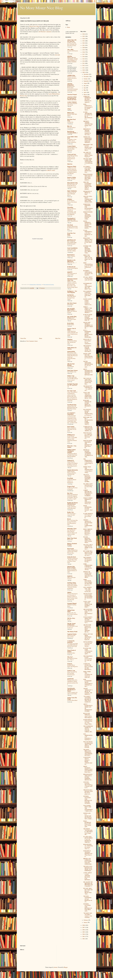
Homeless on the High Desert (71, 260)
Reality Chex (70, 512)
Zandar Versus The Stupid (72, 698)
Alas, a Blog (70, 49)
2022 (83, 43)
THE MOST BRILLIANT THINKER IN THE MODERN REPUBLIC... (87, 752)
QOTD (68, 236)
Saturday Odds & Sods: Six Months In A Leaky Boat (72, 228)
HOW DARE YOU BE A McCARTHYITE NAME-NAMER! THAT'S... (88, 420)
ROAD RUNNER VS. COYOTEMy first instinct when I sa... (88, 846)
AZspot (69, 109)
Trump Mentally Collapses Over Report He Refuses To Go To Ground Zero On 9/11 (72, 464)
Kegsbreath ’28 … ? (71, 262)
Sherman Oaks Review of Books (71, 567)
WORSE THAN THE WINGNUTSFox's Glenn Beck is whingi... (88, 469)
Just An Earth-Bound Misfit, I (71, 309)
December (86, 74)
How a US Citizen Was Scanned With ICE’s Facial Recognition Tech (72, 522)
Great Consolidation (72, 248)
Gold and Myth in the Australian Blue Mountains (72, 149)
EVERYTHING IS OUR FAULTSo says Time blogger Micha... (87, 722)
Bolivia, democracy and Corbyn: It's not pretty (71, 429)
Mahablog (69, 339)
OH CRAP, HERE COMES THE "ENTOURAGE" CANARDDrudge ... (88, 161)
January (86, 922)
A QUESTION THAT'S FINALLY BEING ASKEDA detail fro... (87, 761)
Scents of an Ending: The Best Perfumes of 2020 (72, 570)
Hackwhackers (71, 255)
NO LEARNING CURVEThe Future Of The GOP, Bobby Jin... (87, 294)
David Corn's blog (34, 26)
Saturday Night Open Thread (72, 114)
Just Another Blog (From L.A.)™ (71, 317)
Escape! (69, 619)
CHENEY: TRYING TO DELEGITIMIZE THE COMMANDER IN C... (87, 523)
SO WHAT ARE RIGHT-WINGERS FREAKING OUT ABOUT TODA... (87, 249)
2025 (83, 36)
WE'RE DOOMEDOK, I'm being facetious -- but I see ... (87, 508)
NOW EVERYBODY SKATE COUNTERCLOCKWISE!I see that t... (87, 683)
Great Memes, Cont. (71, 372)
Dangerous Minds (71, 166)
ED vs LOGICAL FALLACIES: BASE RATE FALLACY (71, 242)
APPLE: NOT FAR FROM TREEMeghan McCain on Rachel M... (88, 636)
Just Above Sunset (71, 303)
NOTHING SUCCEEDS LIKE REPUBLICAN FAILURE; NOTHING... (87, 799)
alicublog (69, 56)
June (85, 88)
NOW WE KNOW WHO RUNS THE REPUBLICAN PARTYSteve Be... (87, 444)
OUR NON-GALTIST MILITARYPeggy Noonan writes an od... (87, 784)
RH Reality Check (71, 528)
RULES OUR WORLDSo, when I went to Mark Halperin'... (88, 715)
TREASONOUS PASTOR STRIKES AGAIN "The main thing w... (87, 348)
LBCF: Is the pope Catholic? (71, 578)
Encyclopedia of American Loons (71, 218)
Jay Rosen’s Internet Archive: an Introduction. (71, 481)
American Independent (70, 84)
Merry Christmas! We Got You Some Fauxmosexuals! (72, 673)
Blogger (66, 967)
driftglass (69, 199)
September (86, 81)
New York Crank (71, 391)
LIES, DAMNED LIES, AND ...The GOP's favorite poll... (87, 589)
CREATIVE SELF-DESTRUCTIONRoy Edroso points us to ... (88, 792)
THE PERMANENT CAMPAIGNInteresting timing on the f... (88, 461)
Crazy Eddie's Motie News (72, 137)
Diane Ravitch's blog (72, 183)
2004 (83, 934)
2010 (83, 70)
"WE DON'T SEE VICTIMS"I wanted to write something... (87, 915)
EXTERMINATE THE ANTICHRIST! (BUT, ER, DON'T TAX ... (87, 286)
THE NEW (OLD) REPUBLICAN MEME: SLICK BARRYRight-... (87, 868)
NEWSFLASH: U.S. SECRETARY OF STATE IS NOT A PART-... (88, 816)
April (85, 92)
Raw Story (70, 493)
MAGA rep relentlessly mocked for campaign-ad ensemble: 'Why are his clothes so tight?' (72, 497)
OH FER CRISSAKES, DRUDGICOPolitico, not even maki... (88, 364)
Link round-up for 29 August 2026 (72, 274)
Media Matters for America (72, 348)
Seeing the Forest (71, 557)
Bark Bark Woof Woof (71, 120)
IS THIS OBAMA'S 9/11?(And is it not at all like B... (88, 515)
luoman (55, 967)
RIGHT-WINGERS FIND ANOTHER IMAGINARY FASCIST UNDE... (87, 215)
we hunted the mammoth (70, 641)
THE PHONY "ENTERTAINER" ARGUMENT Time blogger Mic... (88, 831)
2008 (83, 925)
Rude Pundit (70, 549)
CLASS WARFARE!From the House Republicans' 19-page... (87, 233)
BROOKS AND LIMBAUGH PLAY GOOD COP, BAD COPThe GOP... (87, 861)
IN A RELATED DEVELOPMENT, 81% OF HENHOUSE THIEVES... (88, 839)
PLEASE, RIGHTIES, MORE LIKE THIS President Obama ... (87, 539)
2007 (83, 927)
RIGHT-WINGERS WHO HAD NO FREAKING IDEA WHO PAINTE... (87, 177)
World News (38, 284)
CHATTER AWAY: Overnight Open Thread (71, 298)
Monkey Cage (70, 376)
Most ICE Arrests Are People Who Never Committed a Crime (72, 185)
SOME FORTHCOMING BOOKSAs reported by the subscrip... (87, 566)
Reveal (69, 519)
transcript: (57, 55)
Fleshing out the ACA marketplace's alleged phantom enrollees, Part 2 (72, 682)
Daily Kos (69, 164)
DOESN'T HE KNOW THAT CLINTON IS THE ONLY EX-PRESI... (88, 574)
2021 (83, 45)
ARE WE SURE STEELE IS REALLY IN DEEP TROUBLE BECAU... (87, 628)
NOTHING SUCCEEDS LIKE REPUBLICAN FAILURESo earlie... (87, 907)
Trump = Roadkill (71, 179)
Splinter (69, 592)
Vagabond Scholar (72, 634)
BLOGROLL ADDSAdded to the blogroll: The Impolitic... (88, 273)
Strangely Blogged (71, 603)
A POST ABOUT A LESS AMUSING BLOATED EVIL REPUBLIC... (87, 876)
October (86, 79)
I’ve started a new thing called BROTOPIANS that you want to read (72, 645)
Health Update (70, 324)
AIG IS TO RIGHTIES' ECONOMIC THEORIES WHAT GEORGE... (87, 478)
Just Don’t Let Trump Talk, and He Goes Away (72, 342)
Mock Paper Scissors (72, 370)
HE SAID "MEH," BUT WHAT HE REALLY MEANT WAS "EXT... (88, 891)
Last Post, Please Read (72, 700)
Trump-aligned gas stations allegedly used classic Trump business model (72, 333)
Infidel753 (69, 272)
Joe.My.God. (70, 295)
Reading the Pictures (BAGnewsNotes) (72, 503)
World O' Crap (71, 670)
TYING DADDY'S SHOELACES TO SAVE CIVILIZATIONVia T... (87, 619)
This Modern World (72, 631)
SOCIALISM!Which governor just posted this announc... (88, 644)
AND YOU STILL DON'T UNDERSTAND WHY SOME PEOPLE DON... (88, 199)
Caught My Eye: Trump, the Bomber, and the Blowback (71, 507)
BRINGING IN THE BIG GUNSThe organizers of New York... (87, 131)
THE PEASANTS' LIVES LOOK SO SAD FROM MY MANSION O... (87, 596)
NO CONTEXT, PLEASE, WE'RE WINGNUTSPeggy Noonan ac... (88, 412)
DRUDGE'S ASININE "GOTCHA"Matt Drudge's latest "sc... (88, 124)
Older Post (57, 338)
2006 (83, 930)
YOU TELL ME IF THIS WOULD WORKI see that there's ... (88, 547)
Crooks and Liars (71, 154)
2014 (83, 61)
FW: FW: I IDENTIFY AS (72, 386)
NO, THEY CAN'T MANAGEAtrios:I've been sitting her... (88, 486)
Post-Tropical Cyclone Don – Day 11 (72, 659)
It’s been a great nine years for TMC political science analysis (72, 378)
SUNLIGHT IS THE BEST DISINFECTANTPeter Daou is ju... (87, 853)
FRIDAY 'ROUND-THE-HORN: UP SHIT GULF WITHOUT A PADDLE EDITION (72, 60)
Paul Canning (70, 426)
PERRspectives (71, 435)
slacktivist (69, 576)
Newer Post (23, 338)
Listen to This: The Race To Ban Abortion (72, 613)
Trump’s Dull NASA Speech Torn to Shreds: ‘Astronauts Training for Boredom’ (72, 586)
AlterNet (69, 66)
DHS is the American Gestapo (72, 311)
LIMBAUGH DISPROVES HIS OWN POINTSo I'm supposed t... (87, 99)
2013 (83, 63)
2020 (83, 47)
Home (40, 338)
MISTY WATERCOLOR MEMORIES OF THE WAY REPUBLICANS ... (88, 372)
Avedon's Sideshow (72, 102)
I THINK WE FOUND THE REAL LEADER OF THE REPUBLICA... (88, 666)
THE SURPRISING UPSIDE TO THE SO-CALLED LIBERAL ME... (88, 728)
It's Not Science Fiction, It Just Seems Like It (72, 202)
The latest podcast (71, 127)
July (85, 85)
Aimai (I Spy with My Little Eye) (71, 40)
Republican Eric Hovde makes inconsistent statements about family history (72, 88)
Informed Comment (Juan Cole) (72, 279)
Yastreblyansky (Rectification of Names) (71, 689)
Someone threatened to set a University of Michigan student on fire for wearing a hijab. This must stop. (72, 596)
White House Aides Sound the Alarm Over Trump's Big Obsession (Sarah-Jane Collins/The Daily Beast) (72, 356)
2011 (83, 68)
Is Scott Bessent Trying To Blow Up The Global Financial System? (72, 158)
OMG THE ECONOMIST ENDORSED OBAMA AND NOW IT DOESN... (87, 185)
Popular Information (72, 470)
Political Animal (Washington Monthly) (71, 451)
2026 (83, 34)
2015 (83, 59)
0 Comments (42, 288)
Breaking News (33, 284)
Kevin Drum (70, 323)
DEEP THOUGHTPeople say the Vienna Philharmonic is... (88, 265)
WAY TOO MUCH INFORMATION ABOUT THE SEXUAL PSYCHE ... (88, 744)
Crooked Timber (71, 146)
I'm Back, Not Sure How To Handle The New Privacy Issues (72, 44)
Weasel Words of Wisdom (71, 650)
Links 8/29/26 (70, 366)
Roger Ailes (70, 539)
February (86, 920)
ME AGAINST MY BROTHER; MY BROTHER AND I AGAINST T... (88, 884)
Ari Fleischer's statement (45, 31)
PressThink (70, 478)
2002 (83, 938)
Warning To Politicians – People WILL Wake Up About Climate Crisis (72, 560)
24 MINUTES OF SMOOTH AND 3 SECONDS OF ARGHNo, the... (88, 428)
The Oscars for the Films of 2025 (71, 636)
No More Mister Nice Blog (41, 7)
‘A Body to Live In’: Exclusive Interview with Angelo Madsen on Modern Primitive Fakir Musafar (72, 170)
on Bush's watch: (50, 170)
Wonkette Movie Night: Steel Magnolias (72, 665)
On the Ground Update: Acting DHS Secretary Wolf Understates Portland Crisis (72, 439)
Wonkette (69, 664)
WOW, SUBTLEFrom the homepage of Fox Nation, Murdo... (87, 107)
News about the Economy (49, 284)
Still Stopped (70, 304)
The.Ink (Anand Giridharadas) (71, 624)
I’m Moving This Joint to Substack (72, 488)
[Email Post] (37, 288)
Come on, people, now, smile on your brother (72, 693)
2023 (83, 41)
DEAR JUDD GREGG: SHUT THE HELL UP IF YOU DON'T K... (87, 240)
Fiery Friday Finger (71, 319)
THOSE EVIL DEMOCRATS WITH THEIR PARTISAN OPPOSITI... (87, 139)
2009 (83, 72)
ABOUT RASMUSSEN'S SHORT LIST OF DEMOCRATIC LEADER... (87, 707)
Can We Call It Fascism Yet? (72, 51)
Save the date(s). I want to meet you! (72, 626)
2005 (83, 932)
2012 (83, 65)
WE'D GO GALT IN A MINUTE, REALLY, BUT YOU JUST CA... (87, 435)
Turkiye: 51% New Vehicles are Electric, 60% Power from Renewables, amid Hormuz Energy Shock (72, 284)
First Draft (70, 225)
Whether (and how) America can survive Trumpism (72, 78)
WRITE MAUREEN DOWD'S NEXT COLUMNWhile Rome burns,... (87, 769)
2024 (83, 38)
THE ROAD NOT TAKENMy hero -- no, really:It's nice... (87, 388)
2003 (83, 936)
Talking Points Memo (71, 610)
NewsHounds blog (71, 405)
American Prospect (72, 94)
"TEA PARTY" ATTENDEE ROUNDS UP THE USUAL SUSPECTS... (87, 699)
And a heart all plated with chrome (72, 104)
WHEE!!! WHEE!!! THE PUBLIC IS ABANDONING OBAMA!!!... (87, 309)
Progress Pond (71, 486)
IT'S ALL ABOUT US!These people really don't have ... (88, 279)
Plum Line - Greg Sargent (71, 446)
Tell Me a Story (71, 618)
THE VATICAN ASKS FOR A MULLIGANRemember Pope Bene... (87, 381)
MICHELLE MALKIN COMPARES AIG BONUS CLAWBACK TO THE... (88, 453)
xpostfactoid (70, 679)
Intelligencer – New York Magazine (72, 291)
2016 (83, 56)
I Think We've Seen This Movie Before (71, 250)
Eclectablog (70, 207)
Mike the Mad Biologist (70, 364)
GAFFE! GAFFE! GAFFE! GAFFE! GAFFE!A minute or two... (87, 301)
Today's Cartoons (71, 256)
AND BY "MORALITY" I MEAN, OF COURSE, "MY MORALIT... (87, 691)
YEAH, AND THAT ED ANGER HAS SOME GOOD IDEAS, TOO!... (88, 395)
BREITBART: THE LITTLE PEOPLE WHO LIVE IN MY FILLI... (88, 147)
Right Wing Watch (72, 538)
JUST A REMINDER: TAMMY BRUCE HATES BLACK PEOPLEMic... (87, 333)
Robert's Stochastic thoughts (72, 544)
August (85, 83)
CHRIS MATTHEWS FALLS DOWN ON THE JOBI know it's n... (87, 582)
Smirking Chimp (71, 583)
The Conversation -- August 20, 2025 (71, 514)
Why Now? (70, 657)
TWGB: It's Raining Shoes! (71, 605)
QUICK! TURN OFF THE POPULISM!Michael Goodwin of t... (88, 356)
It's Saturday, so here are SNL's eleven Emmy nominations (71, 141)
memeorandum (71, 351)
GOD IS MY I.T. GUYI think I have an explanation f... (87, 341)
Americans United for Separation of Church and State (71, 98)
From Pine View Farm (71, 233)
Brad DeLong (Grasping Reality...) (72, 132)
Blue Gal (69, 126)
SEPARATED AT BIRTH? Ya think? (87, 193)
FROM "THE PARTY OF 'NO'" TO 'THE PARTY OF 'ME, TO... (88, 257)
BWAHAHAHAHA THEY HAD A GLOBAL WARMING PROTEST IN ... (88, 777)
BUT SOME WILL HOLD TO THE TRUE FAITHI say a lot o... (88, 553)
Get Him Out (70, 122)
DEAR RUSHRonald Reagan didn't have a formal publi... (87, 823)
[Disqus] (40, 313)
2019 (83, 50)
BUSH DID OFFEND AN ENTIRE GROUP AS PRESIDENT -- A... (87, 404)
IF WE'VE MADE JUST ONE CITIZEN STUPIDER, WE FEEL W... (88, 317)
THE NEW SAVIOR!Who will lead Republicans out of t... (87, 898)
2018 (83, 52)
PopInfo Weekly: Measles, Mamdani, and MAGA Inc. (71, 473)
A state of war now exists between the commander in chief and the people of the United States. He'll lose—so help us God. (72, 419)
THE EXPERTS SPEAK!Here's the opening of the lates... (87, 559)
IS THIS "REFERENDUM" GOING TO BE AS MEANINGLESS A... (87, 115)
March (85, 94)
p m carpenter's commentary (71, 413)
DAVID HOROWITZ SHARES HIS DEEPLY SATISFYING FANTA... (87, 224)
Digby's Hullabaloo (72, 191)
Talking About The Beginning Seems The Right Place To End (72, 407)
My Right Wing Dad (72, 384)
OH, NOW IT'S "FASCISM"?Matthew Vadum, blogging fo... (88, 154)
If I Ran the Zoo (71, 267)
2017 (83, 54)
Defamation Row (71, 653)
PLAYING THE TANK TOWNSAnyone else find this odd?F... (87, 651)
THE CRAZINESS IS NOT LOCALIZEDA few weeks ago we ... (87, 658)
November (86, 76)
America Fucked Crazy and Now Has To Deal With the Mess (72, 551)
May (85, 90)
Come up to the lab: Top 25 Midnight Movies (71, 194)
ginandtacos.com (71, 240)
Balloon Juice (70, 113)
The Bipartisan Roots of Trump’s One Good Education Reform (72, 455)
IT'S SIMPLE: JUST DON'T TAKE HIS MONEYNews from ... (87, 169)
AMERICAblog (71, 75)
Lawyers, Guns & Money (71, 329)
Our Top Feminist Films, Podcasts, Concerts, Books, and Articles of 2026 (72, 532)
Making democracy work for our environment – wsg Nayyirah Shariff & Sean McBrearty (71, 211)
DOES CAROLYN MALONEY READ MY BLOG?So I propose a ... (87, 531)
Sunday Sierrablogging (72, 268)
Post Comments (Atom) (32, 341)
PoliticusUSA (70, 460)
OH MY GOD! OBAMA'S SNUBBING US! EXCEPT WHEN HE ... (88, 325)
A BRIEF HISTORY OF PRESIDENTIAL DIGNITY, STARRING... (87, 492)
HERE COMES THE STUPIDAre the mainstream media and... (87, 674)
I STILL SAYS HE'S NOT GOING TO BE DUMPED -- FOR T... (87, 604)
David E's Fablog (71, 177)
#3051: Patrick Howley (72, 221)
